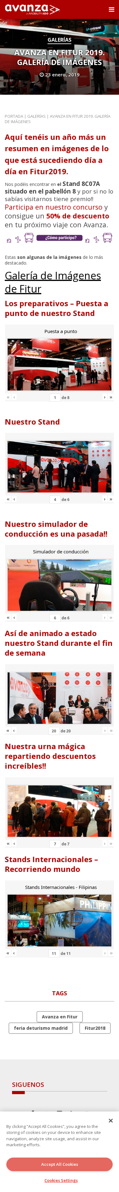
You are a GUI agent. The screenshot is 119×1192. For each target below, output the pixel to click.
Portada (14, 116)
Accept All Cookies (59, 1164)
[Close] (111, 1120)
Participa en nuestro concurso (53, 207)
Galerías (59, 39)
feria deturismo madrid (41, 1028)
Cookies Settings (61, 1180)
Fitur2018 (95, 1028)
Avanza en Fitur (59, 1017)
